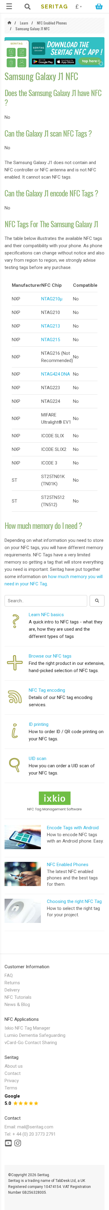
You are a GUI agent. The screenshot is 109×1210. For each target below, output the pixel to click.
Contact (13, 1073)
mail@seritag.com (35, 1127)
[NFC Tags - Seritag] (9, 22)
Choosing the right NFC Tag (74, 901)
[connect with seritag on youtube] (8, 1144)
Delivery (12, 990)
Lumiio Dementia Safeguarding (35, 1035)
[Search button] (97, 601)
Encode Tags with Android (73, 827)
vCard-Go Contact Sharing (31, 1042)
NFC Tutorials (18, 997)
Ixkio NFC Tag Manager (27, 1028)
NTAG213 (50, 326)
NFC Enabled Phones (52, 22)
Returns (12, 982)
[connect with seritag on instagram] (17, 1144)
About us (14, 1066)
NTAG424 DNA (55, 374)
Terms (11, 1088)
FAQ (9, 975)
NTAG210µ (51, 299)
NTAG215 (50, 339)
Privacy (12, 1080)
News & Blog (17, 1004)
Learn (24, 22)
